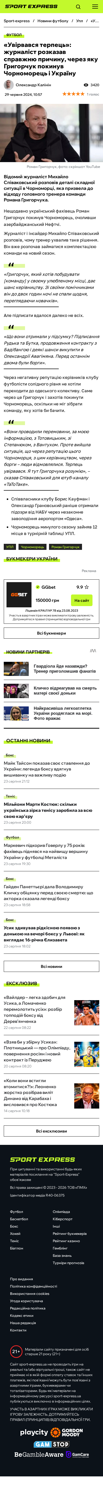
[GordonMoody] (66, 1433)
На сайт (81, 600)
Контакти (18, 1330)
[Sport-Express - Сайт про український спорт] (29, 6)
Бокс (10, 755)
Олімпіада (61, 1211)
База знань (62, 1255)
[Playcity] (34, 1433)
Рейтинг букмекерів (70, 1233)
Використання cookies (29, 1293)
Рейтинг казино (66, 1241)
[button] (78, 8)
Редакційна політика (28, 1308)
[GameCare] (77, 1455)
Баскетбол (19, 1219)
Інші (56, 1226)
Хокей (15, 1233)
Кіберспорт (62, 1219)
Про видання (21, 1279)
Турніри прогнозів (68, 1263)
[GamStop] (52, 1445)
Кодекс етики (22, 1315)
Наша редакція (23, 1323)
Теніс (10, 796)
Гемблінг (60, 1248)
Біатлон (16, 1248)
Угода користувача (26, 1301)
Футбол (14, 35)
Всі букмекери (51, 633)
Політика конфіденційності (33, 1286)
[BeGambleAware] (39, 1455)
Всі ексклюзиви (51, 1131)
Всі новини (51, 966)
